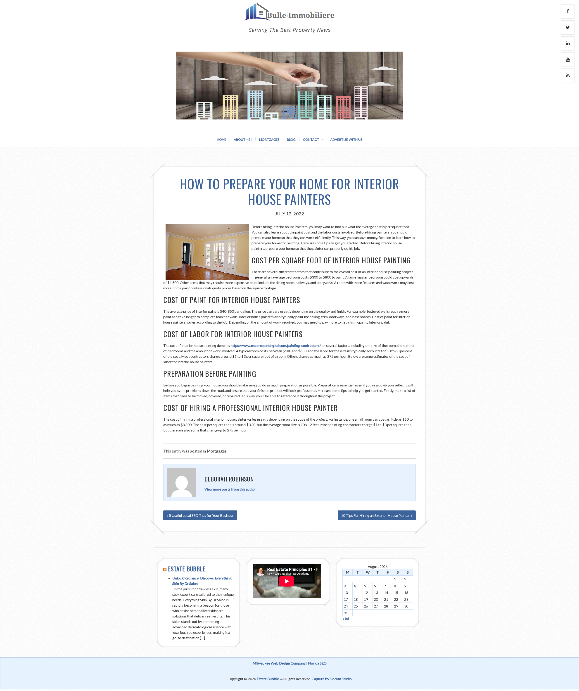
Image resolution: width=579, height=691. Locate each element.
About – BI (243, 139)
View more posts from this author (230, 489)
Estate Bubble (186, 568)
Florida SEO (317, 663)
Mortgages (269, 139)
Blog (291, 139)
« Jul (345, 618)
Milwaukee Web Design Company (279, 663)
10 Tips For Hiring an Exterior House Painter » (376, 515)
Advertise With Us (346, 139)
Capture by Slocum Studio (332, 679)
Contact (311, 139)
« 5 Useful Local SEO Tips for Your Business (200, 515)
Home (221, 139)
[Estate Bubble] (289, 16)
